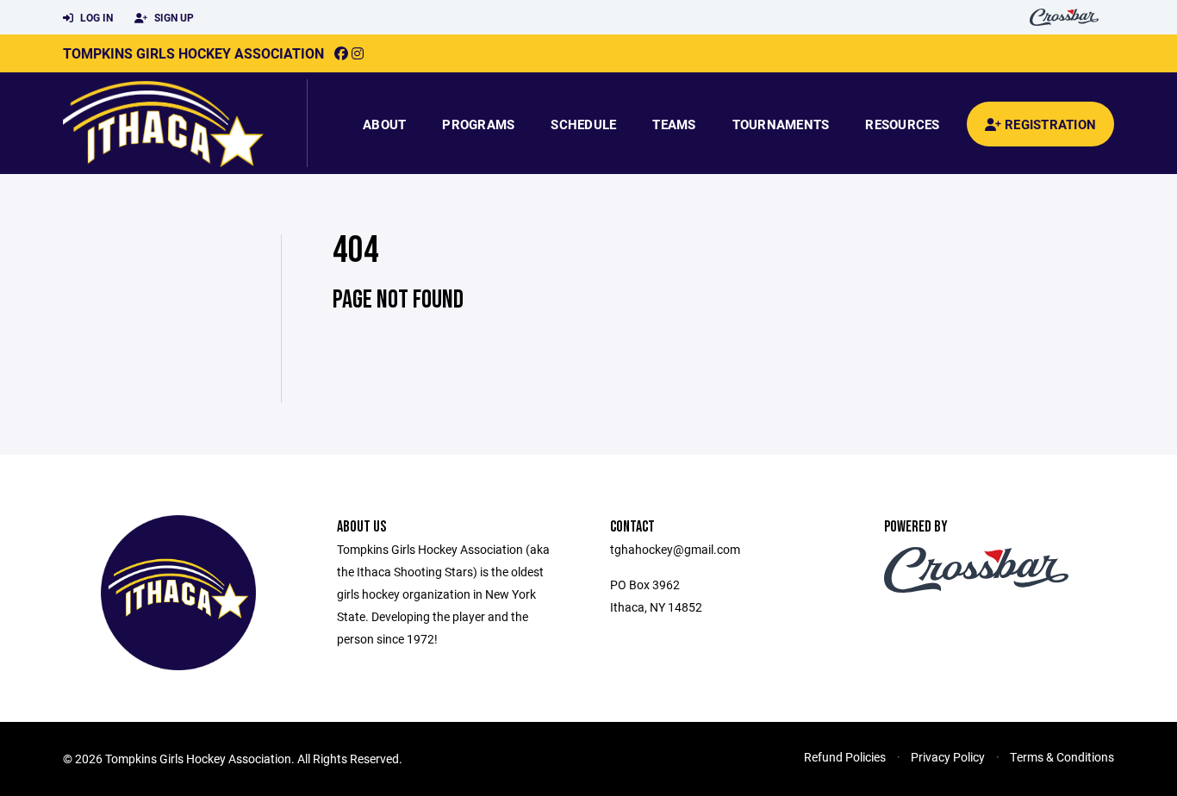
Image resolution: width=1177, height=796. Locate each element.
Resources (902, 124)
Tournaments (781, 124)
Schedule (583, 124)
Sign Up (173, 17)
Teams (673, 124)
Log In (95, 17)
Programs (478, 124)
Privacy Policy (948, 757)
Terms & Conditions (1062, 757)
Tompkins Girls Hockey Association (193, 53)
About (384, 124)
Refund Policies (845, 757)
